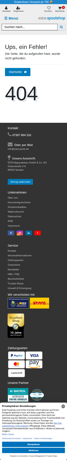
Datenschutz (14, 216)
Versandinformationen (20, 255)
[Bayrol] (18, 394)
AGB (10, 221)
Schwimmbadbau (17, 207)
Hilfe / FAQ (13, 274)
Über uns (13, 197)
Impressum (14, 225)
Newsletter (13, 269)
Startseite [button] (16, 72)
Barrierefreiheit (16, 278)
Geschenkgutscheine (19, 202)
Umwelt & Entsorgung (19, 288)
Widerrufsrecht (16, 211)
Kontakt (12, 250)
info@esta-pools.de (18, 149)
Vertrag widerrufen (20, 181)
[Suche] (61, 27)
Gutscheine (14, 264)
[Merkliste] (49, 9)
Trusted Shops (16, 283)
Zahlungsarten (16, 260)
